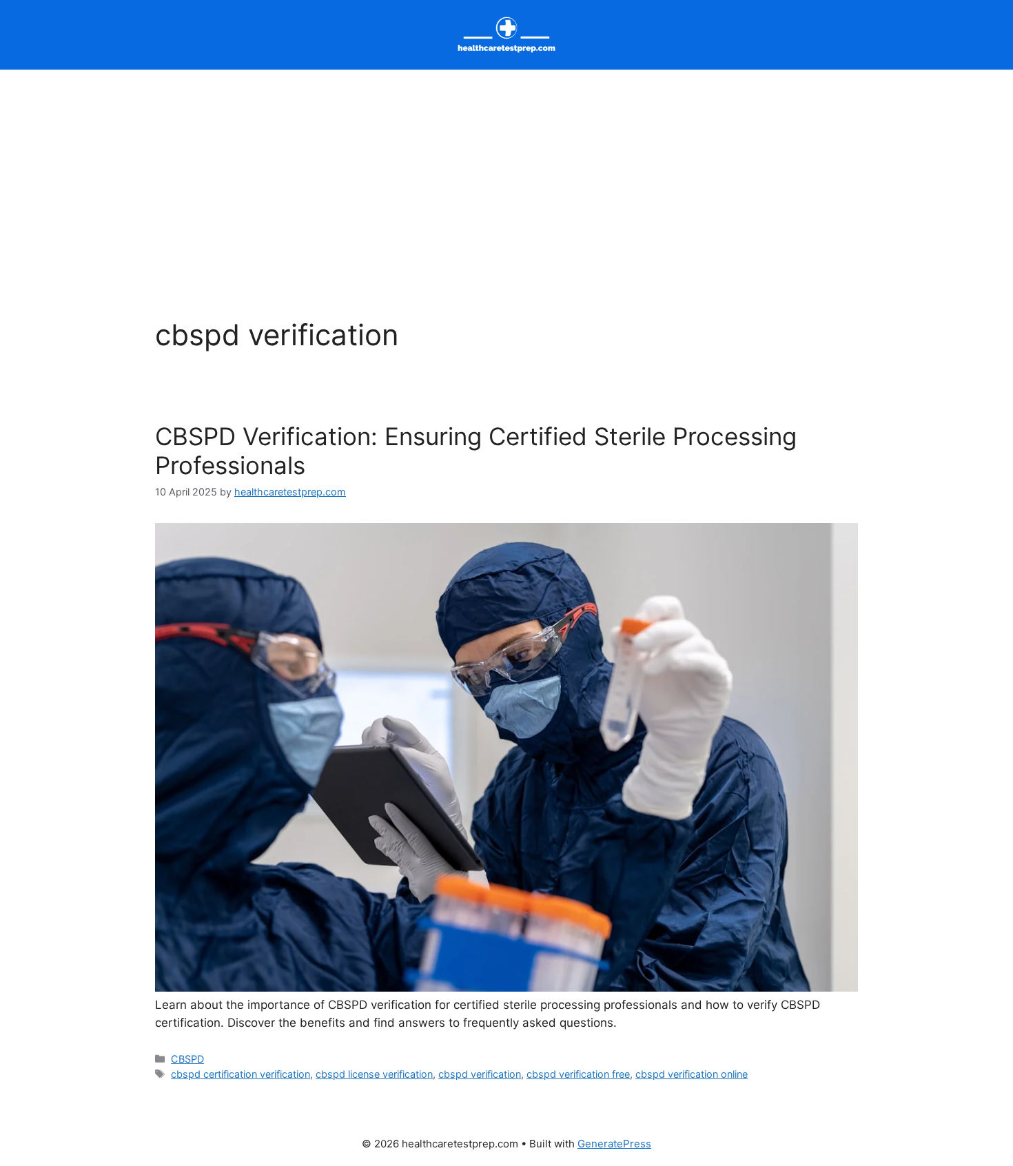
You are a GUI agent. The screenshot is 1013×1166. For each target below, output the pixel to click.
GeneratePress (614, 1143)
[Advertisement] (506, 172)
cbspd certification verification (240, 1074)
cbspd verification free (578, 1074)
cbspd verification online (691, 1074)
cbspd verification (479, 1074)
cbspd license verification (374, 1074)
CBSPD (187, 1059)
